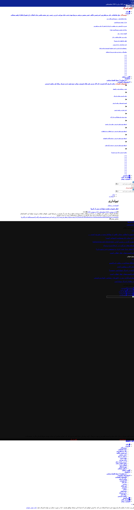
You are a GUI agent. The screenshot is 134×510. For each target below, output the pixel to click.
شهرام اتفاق (123, 467)
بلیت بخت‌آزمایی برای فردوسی (120, 44)
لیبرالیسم (126, 175)
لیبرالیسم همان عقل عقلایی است (122, 253)
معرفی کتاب (125, 177)
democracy (90, 217)
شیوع (42, 217)
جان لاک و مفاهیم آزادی (125, 267)
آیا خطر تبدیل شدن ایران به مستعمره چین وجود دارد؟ (115, 249)
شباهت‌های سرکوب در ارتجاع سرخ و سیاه (118, 245)
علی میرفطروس (121, 451)
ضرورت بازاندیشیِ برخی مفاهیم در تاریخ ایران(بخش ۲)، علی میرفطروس (110, 26)
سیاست (46, 217)
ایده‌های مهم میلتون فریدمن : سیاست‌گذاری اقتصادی (115, 138)
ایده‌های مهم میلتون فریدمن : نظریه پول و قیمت (116, 124)
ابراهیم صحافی (122, 468)
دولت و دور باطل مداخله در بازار (119, 37)
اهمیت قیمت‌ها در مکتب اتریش (120, 103)
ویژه (127, 13)
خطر (65, 217)
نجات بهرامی (123, 460)
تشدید (73, 217)
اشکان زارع (123, 465)
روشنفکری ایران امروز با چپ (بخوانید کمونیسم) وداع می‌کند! (113, 48)
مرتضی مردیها (122, 456)
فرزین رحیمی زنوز (121, 461)
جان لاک (124, 482)
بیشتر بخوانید (30, 507)
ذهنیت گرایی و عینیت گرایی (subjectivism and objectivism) (113, 242)
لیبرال (39, 217)
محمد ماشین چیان (121, 463)
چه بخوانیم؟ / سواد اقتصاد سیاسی (116, 80)
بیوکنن (125, 489)
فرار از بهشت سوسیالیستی (120, 22)
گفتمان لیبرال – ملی (122, 33)
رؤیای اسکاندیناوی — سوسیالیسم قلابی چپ (117, 18)
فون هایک (124, 486)
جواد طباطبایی (122, 449)
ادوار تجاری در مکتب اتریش (120, 110)
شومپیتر (124, 487)
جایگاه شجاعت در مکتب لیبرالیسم (121, 263)
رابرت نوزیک (123, 493)
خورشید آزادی (60, 217)
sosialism (116, 217)
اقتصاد (127, 78)
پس (31, 217)
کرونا (22, 217)
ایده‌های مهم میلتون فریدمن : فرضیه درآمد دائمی (116, 145)
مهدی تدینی (123, 458)
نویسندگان (124, 448)
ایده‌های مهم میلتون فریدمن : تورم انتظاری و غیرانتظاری (114, 131)
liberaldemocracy (108, 217)
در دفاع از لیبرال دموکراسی (124, 281)
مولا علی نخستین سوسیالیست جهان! (118, 30)
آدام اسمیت (123, 480)
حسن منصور (123, 454)
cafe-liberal (84, 217)
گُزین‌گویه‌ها (131, 222)
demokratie (97, 217)
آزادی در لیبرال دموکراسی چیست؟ (121, 270)
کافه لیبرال (27, 217)
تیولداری (69, 217)
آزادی (77, 217)
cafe (79, 217)
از (75, 217)
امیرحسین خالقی (121, 453)
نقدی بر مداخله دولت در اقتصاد (120, 89)
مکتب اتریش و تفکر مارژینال (120, 96)
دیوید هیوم (124, 491)
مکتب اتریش (123, 479)
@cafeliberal (130, 225)
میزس (125, 484)
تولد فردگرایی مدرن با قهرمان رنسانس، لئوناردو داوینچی (114, 278)
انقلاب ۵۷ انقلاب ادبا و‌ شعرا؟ (120, 41)
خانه (127, 11)
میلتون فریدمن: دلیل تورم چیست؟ (119, 152)
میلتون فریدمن (122, 496)
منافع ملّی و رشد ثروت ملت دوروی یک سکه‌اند (116, 52)
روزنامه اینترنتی (52, 217)
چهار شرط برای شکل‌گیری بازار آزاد (118, 117)
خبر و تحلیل (125, 77)
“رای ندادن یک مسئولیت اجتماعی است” (119, 238)
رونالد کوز (124, 494)
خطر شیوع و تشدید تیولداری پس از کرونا (105, 209)
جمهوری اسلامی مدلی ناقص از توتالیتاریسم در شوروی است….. (111, 234)
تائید (35, 507)
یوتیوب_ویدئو (125, 179)
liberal (101, 217)
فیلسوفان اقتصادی (123, 82)
